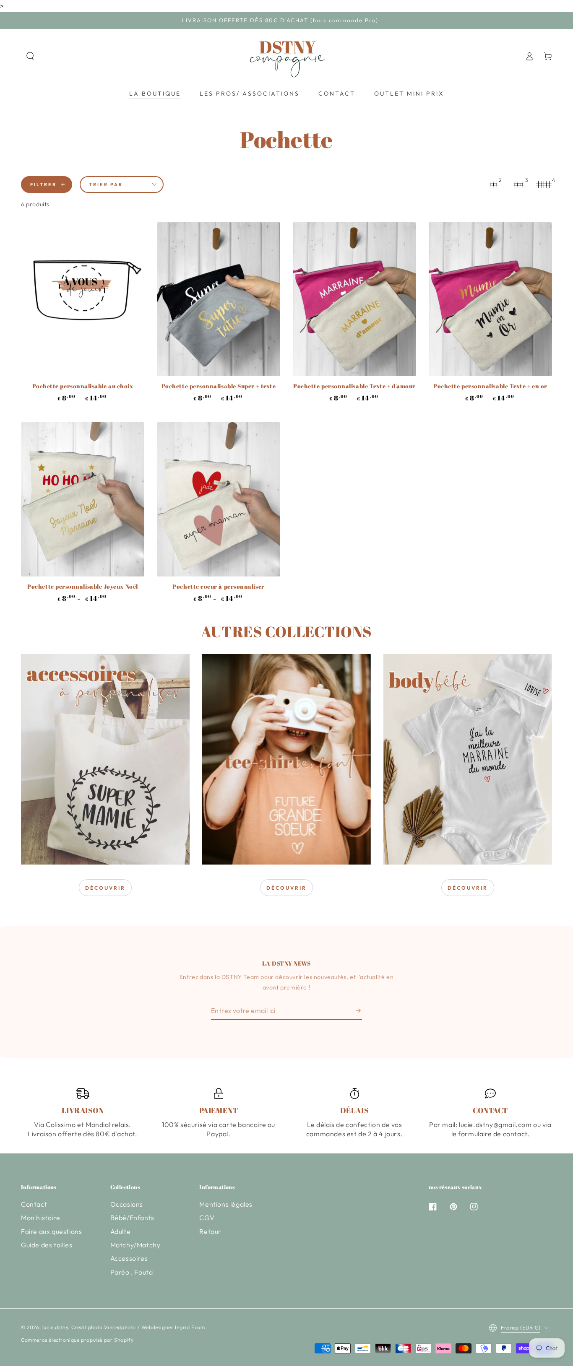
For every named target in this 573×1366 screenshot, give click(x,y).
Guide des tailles (46, 1245)
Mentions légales (226, 1204)
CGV (206, 1217)
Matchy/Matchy (135, 1245)
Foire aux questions (51, 1231)
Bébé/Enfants (132, 1217)
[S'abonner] (359, 1010)
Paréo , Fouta (131, 1272)
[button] (30, 56)
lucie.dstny (55, 1327)
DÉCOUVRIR (105, 888)
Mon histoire (40, 1217)
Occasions (126, 1204)
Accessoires (129, 1258)
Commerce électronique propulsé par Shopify (77, 1340)
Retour (210, 1231)
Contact (34, 1204)
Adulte (120, 1231)
